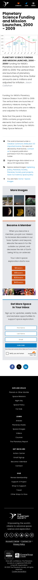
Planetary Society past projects (20, 172)
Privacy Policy (32, 349)
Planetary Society (20, 169)
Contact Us (26, 541)
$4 (19, 268)
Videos (19, 433)
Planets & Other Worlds (19, 392)
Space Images (19, 429)
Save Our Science (14, 174)
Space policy (27, 174)
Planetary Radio (19, 425)
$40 (18, 282)
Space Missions (19, 396)
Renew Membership (19, 477)
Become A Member (19, 461)
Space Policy (19, 405)
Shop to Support (19, 486)
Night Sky (19, 400)
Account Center (12, 541)
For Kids (19, 409)
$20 (18, 277)
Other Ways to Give (19, 494)
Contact (19, 466)
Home (20, 179)
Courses (19, 437)
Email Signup (19, 457)
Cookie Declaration (19, 571)
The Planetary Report (19, 441)
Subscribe (21, 345)
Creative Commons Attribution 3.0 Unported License (21, 145)
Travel (19, 490)
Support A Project (19, 482)
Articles (19, 420)
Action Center (19, 453)
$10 (18, 272)
